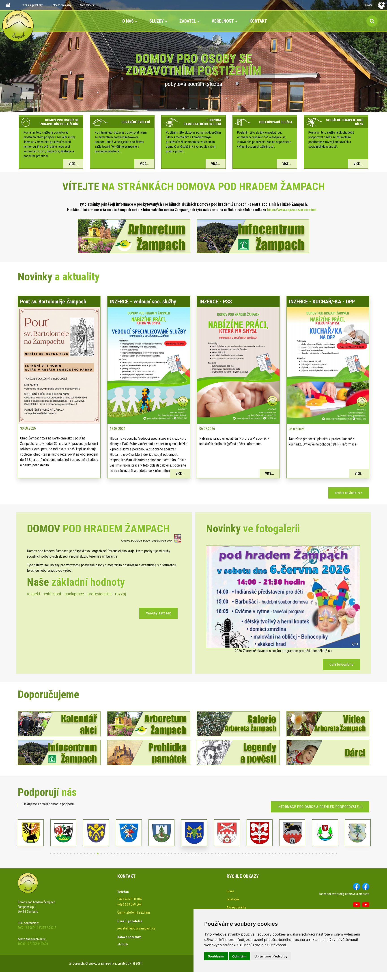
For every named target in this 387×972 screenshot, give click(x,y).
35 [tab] (165, 853)
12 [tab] (87, 853)
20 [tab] (114, 853)
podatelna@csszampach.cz (136, 928)
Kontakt (258, 21)
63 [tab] (259, 853)
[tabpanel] (193, 56)
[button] (215, 597)
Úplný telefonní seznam (133, 912)
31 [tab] (151, 853)
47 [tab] (205, 853)
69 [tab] (279, 853)
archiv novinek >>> (348, 493)
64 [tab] (262, 853)
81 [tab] (319, 853)
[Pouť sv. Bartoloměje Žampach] (59, 365)
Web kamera (87, 5)
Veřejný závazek (158, 613)
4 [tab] (197, 108)
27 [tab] (138, 853)
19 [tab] (111, 853)
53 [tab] (225, 853)
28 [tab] (141, 853)
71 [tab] (285, 853)
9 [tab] (77, 853)
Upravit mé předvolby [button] (270, 956)
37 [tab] (171, 853)
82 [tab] (322, 853)
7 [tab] (70, 853)
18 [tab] (107, 853)
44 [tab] (195, 853)
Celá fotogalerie (341, 664)
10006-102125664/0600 (33, 944)
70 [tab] (282, 853)
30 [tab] (148, 853)
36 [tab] (168, 853)
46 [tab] (201, 853)
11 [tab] (84, 853)
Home (230, 891)
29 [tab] (144, 853)
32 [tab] (154, 853)
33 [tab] (158, 853)
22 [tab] (121, 853)
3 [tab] (190, 108)
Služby (156, 21)
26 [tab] (134, 853)
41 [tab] (185, 853)
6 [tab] (210, 108)
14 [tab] (94, 853)
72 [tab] (289, 853)
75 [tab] (299, 853)
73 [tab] (292, 853)
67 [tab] (272, 853)
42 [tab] (188, 853)
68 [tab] (275, 853)
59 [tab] (245, 853)
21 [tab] (117, 853)
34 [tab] (161, 853)
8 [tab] (74, 853)
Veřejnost (223, 21)
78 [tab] (309, 853)
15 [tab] (97, 853)
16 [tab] (101, 853)
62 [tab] (255, 853)
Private (368, 5)
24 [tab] (128, 853)
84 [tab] (329, 853)
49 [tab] (212, 853)
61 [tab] (252, 853)
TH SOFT (136, 963)
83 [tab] (326, 853)
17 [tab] (104, 853)
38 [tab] (175, 853)
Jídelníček (233, 899)
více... (73, 164)
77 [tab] (306, 853)
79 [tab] (312, 853)
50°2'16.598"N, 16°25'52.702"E (37, 927)
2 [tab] (183, 108)
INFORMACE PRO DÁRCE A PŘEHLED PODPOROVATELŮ (320, 807)
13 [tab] (91, 853)
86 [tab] (336, 853)
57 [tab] (238, 853)
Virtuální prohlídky (32, 5)
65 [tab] (265, 853)
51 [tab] (218, 853)
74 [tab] (296, 853)
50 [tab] (215, 853)
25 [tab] (131, 853)
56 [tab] (235, 853)
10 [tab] (81, 853)
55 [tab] (232, 853)
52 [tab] (222, 853)
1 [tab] (176, 108)
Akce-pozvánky (236, 907)
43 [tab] (191, 853)
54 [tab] (228, 853)
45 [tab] (198, 853)
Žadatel (187, 21)
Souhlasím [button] (216, 956)
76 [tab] (302, 853)
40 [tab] (181, 853)
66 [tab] (269, 853)
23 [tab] (124, 853)
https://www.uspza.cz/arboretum (291, 210)
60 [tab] (248, 853)
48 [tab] (208, 853)
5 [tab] (203, 108)
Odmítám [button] (239, 956)
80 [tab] (316, 853)
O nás (128, 21)
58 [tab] (242, 853)
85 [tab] (332, 853)
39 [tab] (178, 853)
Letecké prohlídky (61, 5)
